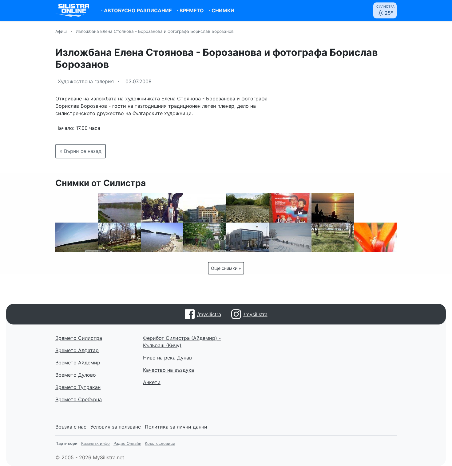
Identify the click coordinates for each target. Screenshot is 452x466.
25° (385, 10)
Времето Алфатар (77, 350)
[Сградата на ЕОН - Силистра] (247, 237)
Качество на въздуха (168, 370)
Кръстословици (160, 443)
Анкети (152, 382)
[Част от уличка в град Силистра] (204, 237)
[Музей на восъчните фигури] (290, 208)
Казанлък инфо (95, 443)
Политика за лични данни (176, 427)
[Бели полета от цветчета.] (332, 237)
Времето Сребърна (78, 399)
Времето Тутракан (78, 387)
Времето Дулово (75, 375)
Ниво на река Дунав (167, 358)
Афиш (61, 31)
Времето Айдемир (77, 362)
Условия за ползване (115, 427)
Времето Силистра (78, 338)
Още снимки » (226, 268)
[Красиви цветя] (375, 237)
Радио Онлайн (127, 443)
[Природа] (119, 237)
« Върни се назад (80, 151)
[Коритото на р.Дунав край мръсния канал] (247, 208)
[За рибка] (162, 237)
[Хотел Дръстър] (204, 208)
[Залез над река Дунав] (332, 208)
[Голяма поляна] (76, 237)
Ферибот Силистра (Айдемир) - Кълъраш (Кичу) (182, 341)
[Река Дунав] (375, 208)
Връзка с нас (70, 427)
